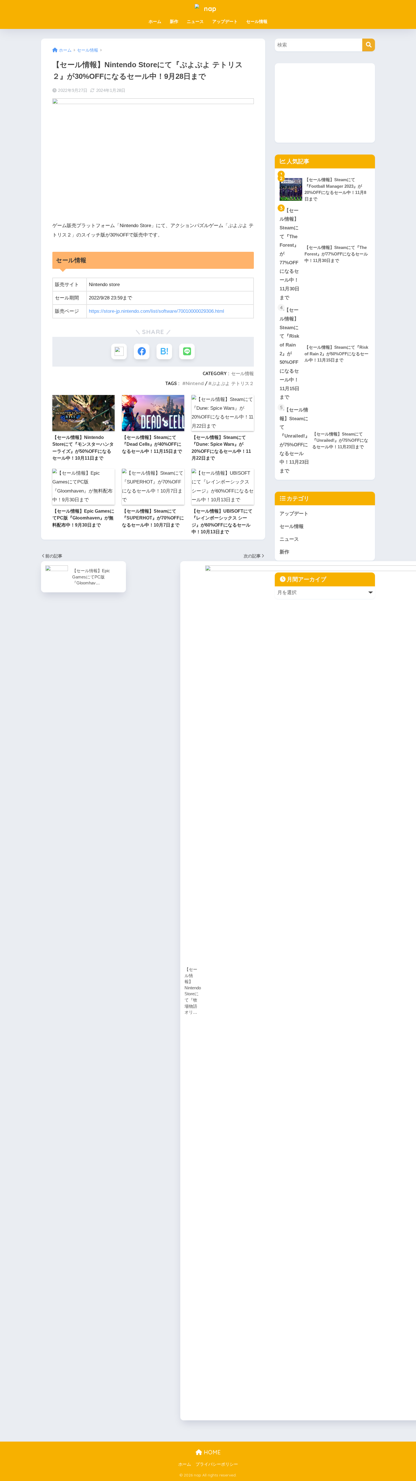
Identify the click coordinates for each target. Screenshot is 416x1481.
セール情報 (256, 21)
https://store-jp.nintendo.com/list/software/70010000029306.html (156, 311)
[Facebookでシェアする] (141, 351)
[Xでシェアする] (119, 351)
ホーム (155, 21)
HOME (211, 1452)
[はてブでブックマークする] (164, 351)
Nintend (195, 383)
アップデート (225, 21)
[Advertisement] (325, 103)
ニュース (195, 21)
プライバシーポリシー (217, 1464)
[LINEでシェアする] (187, 351)
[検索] (368, 45)
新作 (174, 21)
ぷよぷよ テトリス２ (233, 383)
